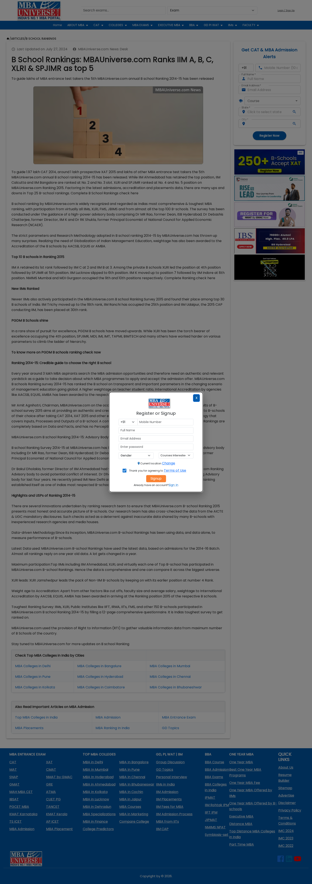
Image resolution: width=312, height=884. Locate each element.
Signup (156, 478)
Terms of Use (175, 470)
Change (168, 463)
